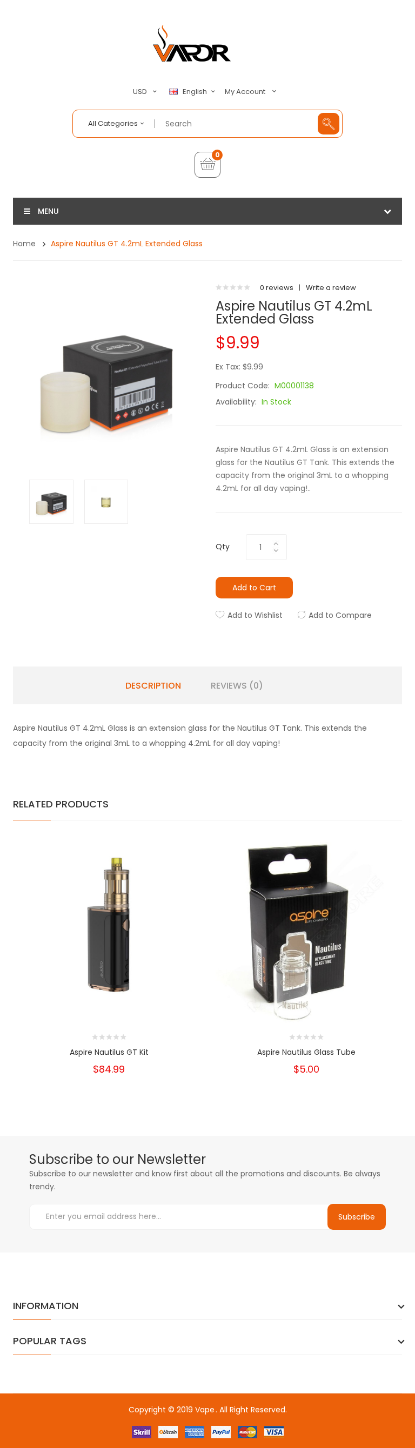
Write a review (331, 287)
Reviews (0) (237, 686)
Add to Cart (254, 587)
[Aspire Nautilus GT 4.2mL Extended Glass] (51, 501)
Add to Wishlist (255, 615)
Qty (223, 546)
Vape (205, 1409)
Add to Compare (340, 615)
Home (24, 243)
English (196, 92)
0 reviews (276, 287)
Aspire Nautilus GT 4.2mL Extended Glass (127, 243)
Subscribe (356, 1216)
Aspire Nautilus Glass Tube (306, 1052)
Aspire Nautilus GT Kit (109, 1052)
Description (153, 686)
